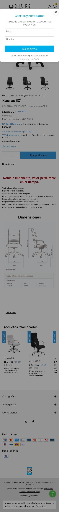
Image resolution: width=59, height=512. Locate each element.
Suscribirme (29, 48)
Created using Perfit (29, 59)
